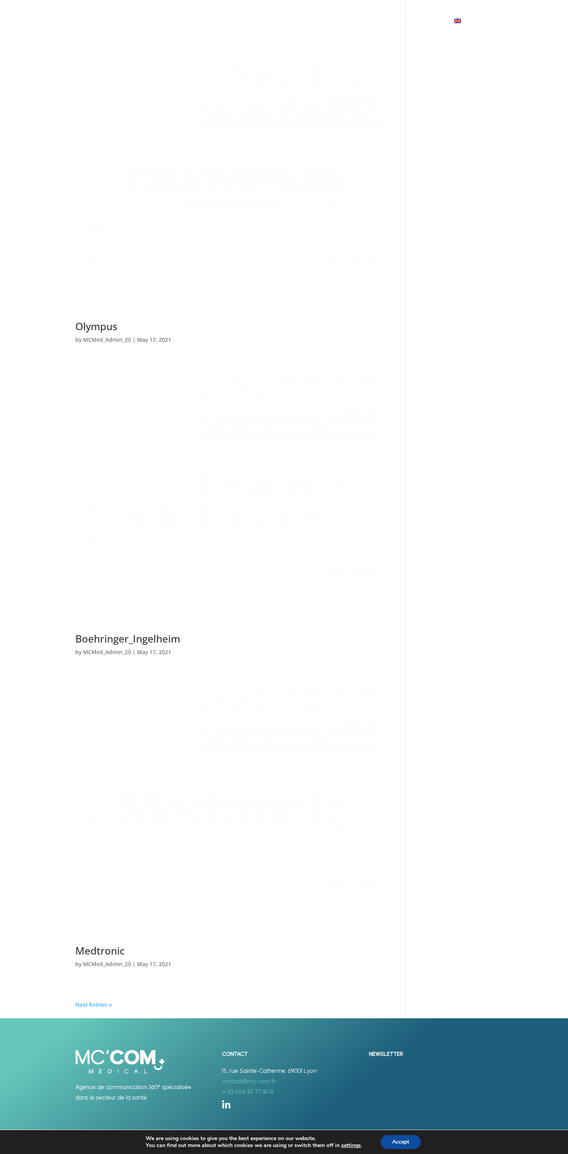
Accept (400, 1141)
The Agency (338, 21)
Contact (431, 21)
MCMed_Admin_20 (107, 339)
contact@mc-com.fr (249, 1081)
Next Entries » (93, 1004)
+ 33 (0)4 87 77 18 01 (247, 1091)
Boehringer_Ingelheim (127, 639)
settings (351, 1145)
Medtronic (100, 951)
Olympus (96, 326)
